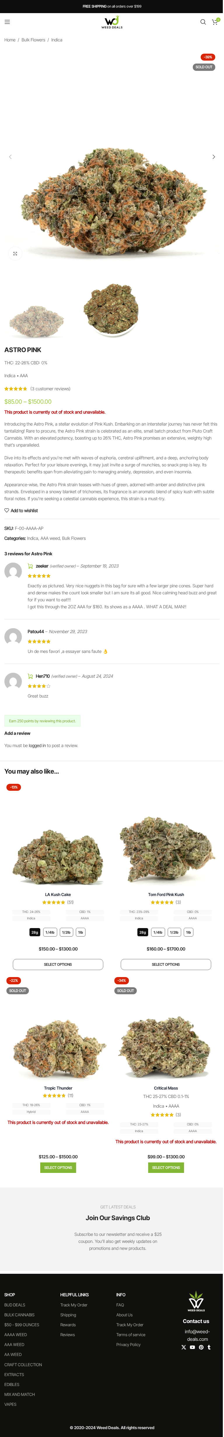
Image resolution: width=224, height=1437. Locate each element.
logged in (37, 745)
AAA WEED (14, 1344)
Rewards (68, 1324)
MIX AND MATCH (19, 1394)
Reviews (67, 1334)
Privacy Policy (128, 1344)
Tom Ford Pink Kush (166, 894)
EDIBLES (11, 1384)
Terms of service (130, 1334)
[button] (10, 157)
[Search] (203, 22)
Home (9, 40)
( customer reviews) (50, 388)
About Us (124, 1314)
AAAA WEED (15, 1334)
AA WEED (13, 1354)
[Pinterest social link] (201, 1347)
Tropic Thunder (58, 1087)
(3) (178, 902)
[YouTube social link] (192, 1347)
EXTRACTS (14, 1374)
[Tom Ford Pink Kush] (166, 835)
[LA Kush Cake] (58, 835)
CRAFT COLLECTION (23, 1364)
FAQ (120, 1304)
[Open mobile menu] (7, 22)
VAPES (10, 1404)
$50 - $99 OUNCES (21, 1324)
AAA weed (50, 538)
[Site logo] (112, 21)
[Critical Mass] (166, 1028)
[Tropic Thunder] (58, 1028)
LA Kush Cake (58, 894)
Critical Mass (166, 1087)
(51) (70, 902)
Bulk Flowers (33, 40)
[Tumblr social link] (209, 1347)
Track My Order (74, 1304)
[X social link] (183, 1347)
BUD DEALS (14, 1304)
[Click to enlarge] (15, 253)
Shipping (68, 1314)
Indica (56, 40)
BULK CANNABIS (19, 1314)
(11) (71, 1095)
